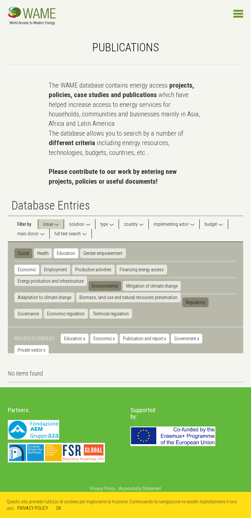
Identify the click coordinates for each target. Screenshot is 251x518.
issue (48, 224)
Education (66, 253)
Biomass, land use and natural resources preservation (128, 297)
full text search (68, 233)
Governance (28, 313)
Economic (27, 269)
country (131, 224)
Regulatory (195, 302)
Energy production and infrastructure (51, 281)
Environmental (105, 286)
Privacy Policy (102, 488)
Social (23, 253)
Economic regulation (66, 313)
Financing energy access (142, 269)
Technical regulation (111, 313)
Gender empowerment (103, 253)
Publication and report (144, 338)
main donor (28, 233)
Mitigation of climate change (151, 286)
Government (186, 338)
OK (58, 508)
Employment (55, 269)
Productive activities (93, 269)
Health (43, 253)
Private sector (31, 350)
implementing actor (171, 224)
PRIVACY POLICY (32, 508)
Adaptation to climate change (44, 297)
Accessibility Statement (140, 488)
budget (211, 224)
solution (76, 224)
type (104, 224)
